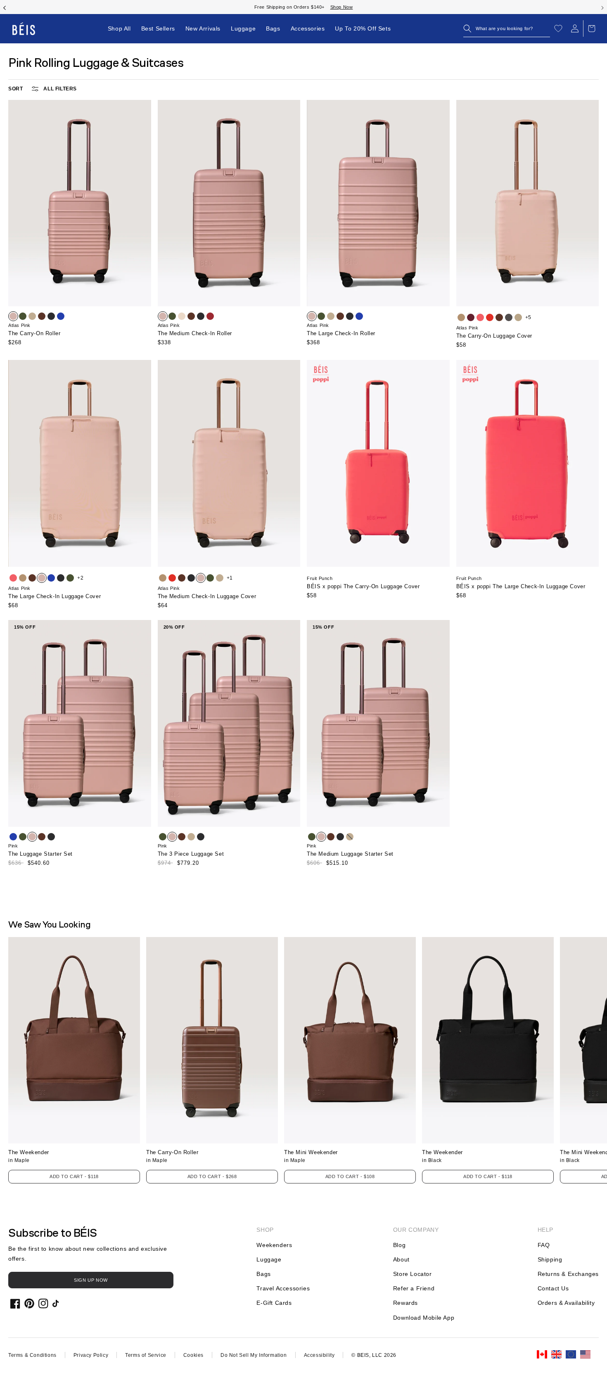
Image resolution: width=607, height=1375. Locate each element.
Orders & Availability (566, 1302)
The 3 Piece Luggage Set (191, 854)
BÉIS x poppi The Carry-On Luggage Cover (363, 586)
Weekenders (274, 1245)
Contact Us (553, 1288)
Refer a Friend (413, 1288)
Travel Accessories (283, 1288)
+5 (528, 317)
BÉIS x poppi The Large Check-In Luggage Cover (521, 586)
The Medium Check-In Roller (195, 333)
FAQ (544, 1245)
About (401, 1259)
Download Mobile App (423, 1317)
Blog (399, 1245)
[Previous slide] (4, 7)
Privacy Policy (91, 1355)
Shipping (550, 1259)
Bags (263, 1274)
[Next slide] (602, 7)
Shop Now (334, 7)
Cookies (193, 1355)
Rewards (405, 1302)
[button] (506, 28)
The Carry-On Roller (34, 333)
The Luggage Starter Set (40, 854)
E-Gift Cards (274, 1302)
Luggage (268, 1259)
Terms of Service (145, 1355)
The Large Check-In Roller (341, 333)
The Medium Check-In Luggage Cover (207, 596)
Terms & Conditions (32, 1355)
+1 (230, 578)
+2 (80, 578)
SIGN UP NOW (91, 1280)
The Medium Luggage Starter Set (350, 854)
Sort (15, 89)
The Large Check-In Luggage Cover (54, 596)
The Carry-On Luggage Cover (494, 336)
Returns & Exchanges (568, 1274)
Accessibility (319, 1355)
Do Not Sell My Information (254, 1355)
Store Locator (412, 1274)
